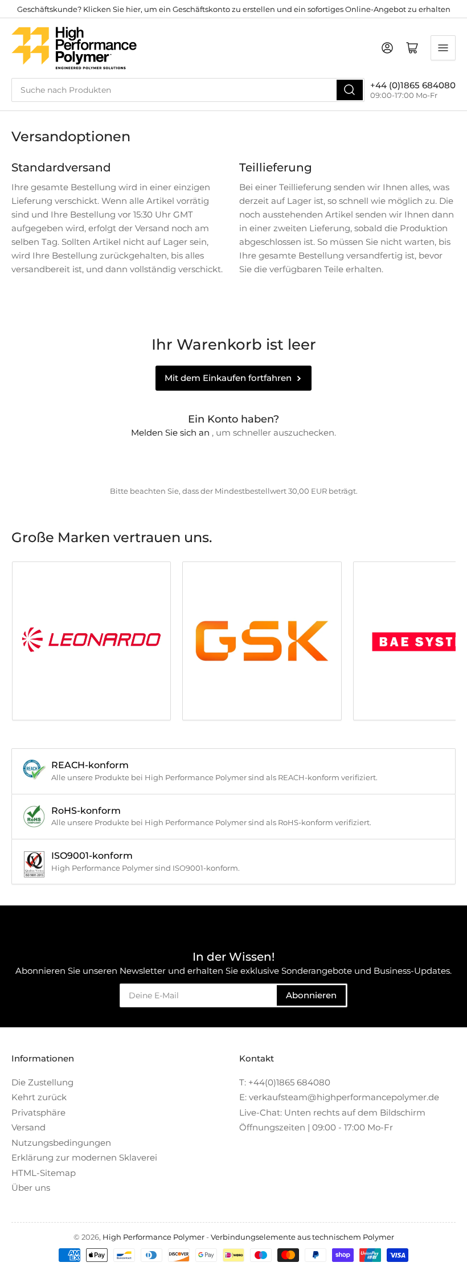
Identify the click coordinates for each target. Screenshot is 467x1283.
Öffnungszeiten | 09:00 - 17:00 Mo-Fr (316, 1127)
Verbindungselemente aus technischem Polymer (302, 1236)
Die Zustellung (42, 1082)
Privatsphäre (38, 1112)
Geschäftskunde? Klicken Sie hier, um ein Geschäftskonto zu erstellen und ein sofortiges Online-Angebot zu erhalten (233, 9)
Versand (28, 1127)
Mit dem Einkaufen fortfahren (228, 377)
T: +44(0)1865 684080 (284, 1082)
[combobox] (187, 90)
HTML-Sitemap (43, 1172)
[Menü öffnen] (443, 47)
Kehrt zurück (39, 1097)
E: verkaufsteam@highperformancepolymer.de (339, 1097)
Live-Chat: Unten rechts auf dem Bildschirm (332, 1112)
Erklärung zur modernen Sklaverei (84, 1157)
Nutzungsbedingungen (61, 1142)
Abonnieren (311, 995)
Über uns (30, 1187)
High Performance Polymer (153, 1236)
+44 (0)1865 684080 (413, 85)
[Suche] (349, 90)
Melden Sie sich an (170, 432)
